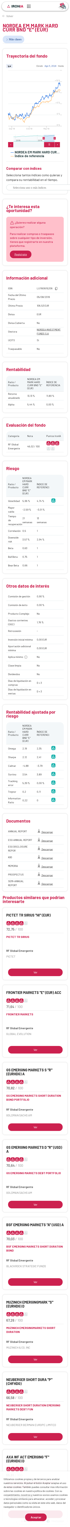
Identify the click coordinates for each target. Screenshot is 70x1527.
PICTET (10, 956)
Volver (9, 16)
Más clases (15, 39)
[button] (56, 288)
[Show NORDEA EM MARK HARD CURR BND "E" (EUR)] (35, 159)
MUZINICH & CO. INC (18, 1347)
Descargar (47, 832)
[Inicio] (15, 6)
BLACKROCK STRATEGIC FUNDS (26, 1266)
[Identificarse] (62, 6)
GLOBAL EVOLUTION (18, 1034)
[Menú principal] (29, 7)
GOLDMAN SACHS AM (19, 1115)
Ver (35, 972)
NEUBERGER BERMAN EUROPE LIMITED (31, 1425)
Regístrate (20, 254)
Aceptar (36, 1517)
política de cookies (44, 1491)
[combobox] (37, 188)
